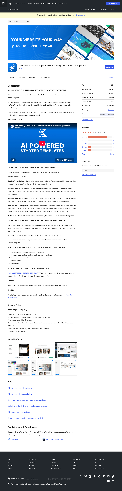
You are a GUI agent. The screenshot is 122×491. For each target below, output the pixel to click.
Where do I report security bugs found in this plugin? (26, 418)
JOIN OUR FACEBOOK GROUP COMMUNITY (24, 273)
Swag (75, 468)
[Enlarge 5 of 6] (51, 362)
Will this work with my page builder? (20, 394)
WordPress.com (100, 459)
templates (111, 114)
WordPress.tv (56, 468)
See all (112, 154)
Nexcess (24, 69)
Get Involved (77, 459)
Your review (86, 154)
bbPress (98, 465)
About (9, 459)
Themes (32, 462)
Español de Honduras (32, 479)
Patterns (32, 468)
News (9, 462)
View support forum (89, 175)
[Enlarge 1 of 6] (27, 345)
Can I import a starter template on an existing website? (27, 400)
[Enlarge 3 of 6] (74, 345)
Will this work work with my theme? (20, 388)
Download (109, 67)
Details (12, 77)
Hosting (10, 465)
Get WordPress (113, 3)
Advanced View (87, 120)
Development (46, 77)
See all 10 (111, 110)
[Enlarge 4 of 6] (27, 362)
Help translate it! (80, 15)
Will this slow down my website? (19, 412)
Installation (33, 77)
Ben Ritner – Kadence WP (55, 439)
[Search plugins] (28, 21)
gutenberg (103, 114)
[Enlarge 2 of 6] (51, 345)
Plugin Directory (13, 9)
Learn (53, 459)
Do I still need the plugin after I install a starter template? (27, 406)
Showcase (32, 459)
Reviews (22, 77)
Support (111, 77)
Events (75, 462)
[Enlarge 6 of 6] (74, 362)
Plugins (31, 465)
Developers (55, 465)
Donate (76, 465)
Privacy (10, 468)
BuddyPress (99, 468)
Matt (97, 462)
